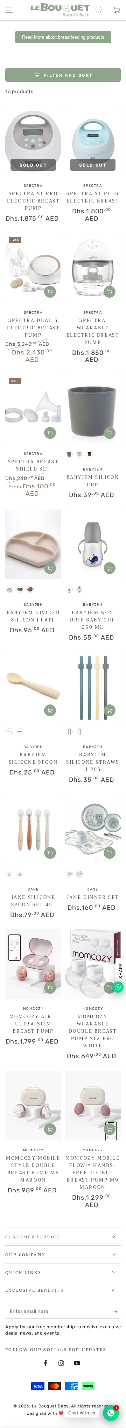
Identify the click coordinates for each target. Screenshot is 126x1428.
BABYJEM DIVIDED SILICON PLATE (33, 616)
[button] (99, 10)
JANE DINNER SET (92, 897)
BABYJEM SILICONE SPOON (33, 758)
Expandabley (85, 1413)
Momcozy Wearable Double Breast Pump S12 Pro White (93, 1031)
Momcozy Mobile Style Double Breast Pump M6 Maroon (33, 1169)
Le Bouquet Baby (50, 1406)
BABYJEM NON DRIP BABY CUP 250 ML (92, 620)
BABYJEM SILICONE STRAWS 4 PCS (92, 762)
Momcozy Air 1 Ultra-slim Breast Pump (33, 1024)
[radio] (69, 454)
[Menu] (9, 10)
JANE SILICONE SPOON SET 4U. (33, 901)
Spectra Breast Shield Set (33, 465)
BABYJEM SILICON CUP (92, 481)
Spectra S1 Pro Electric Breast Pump (33, 201)
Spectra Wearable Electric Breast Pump (92, 331)
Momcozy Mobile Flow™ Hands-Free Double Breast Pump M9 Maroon (92, 1172)
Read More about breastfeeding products (63, 37)
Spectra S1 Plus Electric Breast (92, 197)
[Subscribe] (117, 1311)
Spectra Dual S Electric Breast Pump (33, 327)
